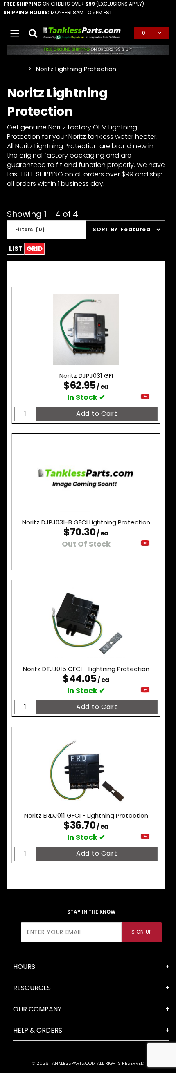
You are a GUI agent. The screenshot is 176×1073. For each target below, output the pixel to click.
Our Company (37, 1009)
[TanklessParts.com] (82, 32)
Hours (24, 966)
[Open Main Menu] (15, 33)
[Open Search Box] (33, 33)
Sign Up (141, 931)
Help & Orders (37, 1030)
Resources (32, 988)
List (16, 248)
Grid (35, 248)
